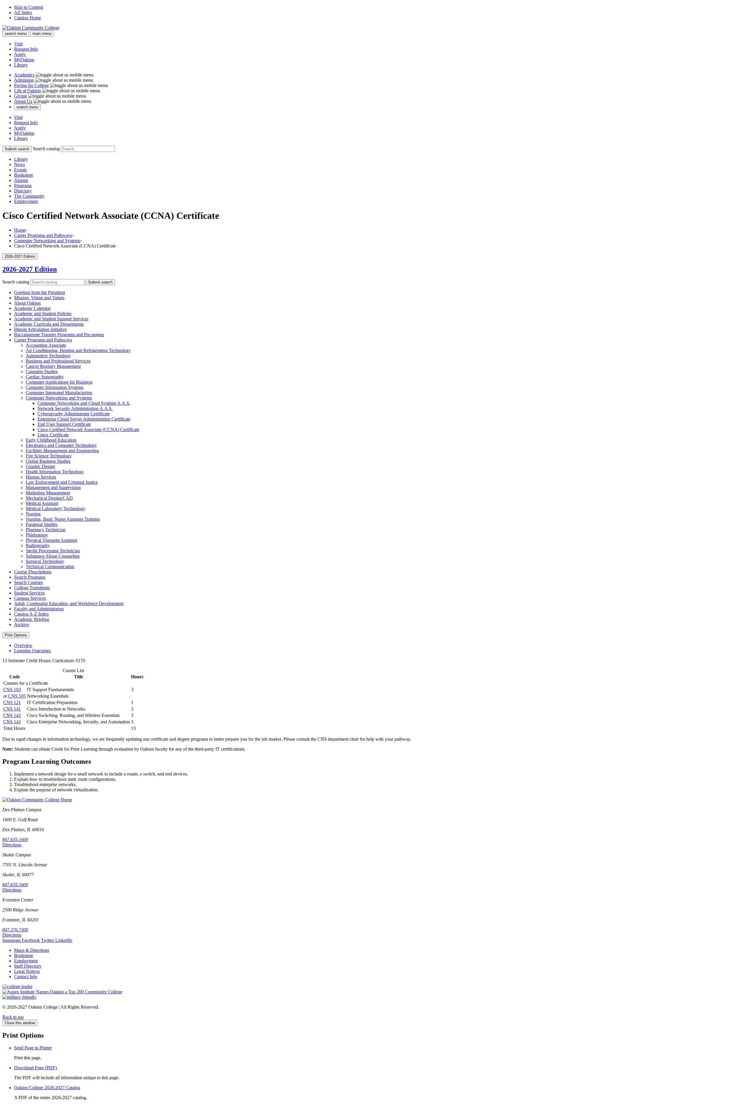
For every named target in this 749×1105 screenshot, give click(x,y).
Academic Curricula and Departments (49, 324)
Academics (24, 74)
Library (21, 64)
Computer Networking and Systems (47, 240)
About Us (23, 101)
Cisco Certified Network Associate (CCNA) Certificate (88, 429)
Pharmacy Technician (46, 529)
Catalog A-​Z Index (31, 614)
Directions (11, 844)
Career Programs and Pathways (43, 235)
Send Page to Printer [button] (33, 1047)
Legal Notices (27, 971)
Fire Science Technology (49, 455)
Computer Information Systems (54, 387)
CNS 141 (12, 708)
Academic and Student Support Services (51, 318)
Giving (20, 95)
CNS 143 (12, 721)
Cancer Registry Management (53, 366)
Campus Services (30, 598)
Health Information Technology (55, 471)
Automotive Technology (48, 355)
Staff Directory (28, 966)
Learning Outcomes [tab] (32, 650)
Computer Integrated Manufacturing (59, 392)
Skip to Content (28, 7)
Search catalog (46, 148)
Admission (24, 80)
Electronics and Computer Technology (61, 445)
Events (20, 169)
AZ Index (23, 12)
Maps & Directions (31, 950)
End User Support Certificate (64, 424)
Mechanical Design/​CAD (49, 498)
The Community (29, 196)
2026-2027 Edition (29, 269)
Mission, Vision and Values (39, 297)
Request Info (26, 49)
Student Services (29, 592)
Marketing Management (48, 492)
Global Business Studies (48, 461)
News (19, 164)
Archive (21, 624)
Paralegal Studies (41, 524)
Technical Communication (50, 566)
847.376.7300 (15, 929)
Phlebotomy (37, 534)
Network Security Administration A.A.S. (75, 408)
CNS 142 (12, 715)
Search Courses (28, 582)
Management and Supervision (53, 487)
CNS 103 (12, 689)
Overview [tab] (23, 645)
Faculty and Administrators (39, 608)
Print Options (16, 635)
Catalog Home (27, 17)
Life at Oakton (27, 90)
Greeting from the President (39, 292)
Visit (18, 43)
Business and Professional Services (58, 360)
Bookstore (23, 175)
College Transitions (32, 587)
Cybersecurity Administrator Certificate (73, 413)
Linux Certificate (53, 434)
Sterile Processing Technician (53, 550)
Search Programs (29, 577)
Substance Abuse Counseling (53, 556)
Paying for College (31, 85)
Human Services (41, 476)
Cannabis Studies (42, 371)
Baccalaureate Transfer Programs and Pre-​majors (59, 334)
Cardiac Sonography (45, 376)
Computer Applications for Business (59, 382)
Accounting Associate (46, 345)
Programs (23, 185)
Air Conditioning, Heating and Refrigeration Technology (78, 350)
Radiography (38, 545)
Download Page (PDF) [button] (35, 1067)
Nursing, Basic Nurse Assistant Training (63, 519)
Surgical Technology (45, 561)
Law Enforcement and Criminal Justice (62, 482)
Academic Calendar (32, 308)
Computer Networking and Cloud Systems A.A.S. (83, 403)
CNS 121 (12, 702)
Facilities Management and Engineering (62, 450)
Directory (23, 190)
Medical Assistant (42, 503)
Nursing (33, 513)
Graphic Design (40, 466)
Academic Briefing (31, 619)
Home (19, 230)
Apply (20, 54)
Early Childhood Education (51, 440)
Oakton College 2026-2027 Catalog (47, 1087)
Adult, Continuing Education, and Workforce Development (68, 603)
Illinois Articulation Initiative (40, 329)
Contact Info (25, 976)
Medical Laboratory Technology (55, 508)
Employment (26, 201)
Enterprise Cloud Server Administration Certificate (83, 418)
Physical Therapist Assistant (51, 540)
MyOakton (24, 59)
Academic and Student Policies (42, 313)
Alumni (21, 180)
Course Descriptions (32, 571)
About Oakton (27, 302)
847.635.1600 (15, 839)
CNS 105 (17, 696)
